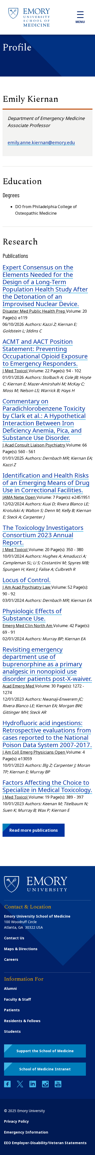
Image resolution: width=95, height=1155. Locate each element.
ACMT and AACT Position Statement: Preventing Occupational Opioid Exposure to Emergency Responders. (45, 352)
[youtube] (58, 1086)
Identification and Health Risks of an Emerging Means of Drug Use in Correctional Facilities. (46, 482)
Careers (11, 959)
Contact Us (14, 938)
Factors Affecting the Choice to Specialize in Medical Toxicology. (47, 786)
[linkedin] (33, 1086)
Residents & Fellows (22, 1020)
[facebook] (8, 1086)
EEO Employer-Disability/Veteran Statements (45, 1142)
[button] (34, 830)
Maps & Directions (20, 948)
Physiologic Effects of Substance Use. (32, 614)
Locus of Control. (27, 580)
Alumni (10, 988)
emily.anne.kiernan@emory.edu (41, 142)
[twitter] (20, 1086)
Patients (12, 1009)
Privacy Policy (16, 1121)
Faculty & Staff (17, 999)
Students (12, 1031)
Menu (80, 22)
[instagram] (46, 1086)
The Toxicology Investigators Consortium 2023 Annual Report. (43, 534)
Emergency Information (26, 1132)
